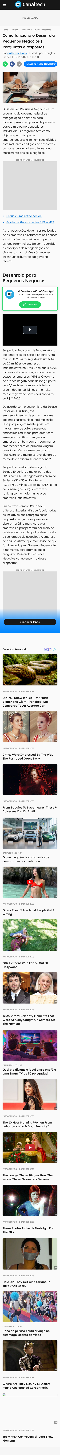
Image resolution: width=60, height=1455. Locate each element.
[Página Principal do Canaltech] (30, 6)
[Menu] (5, 5)
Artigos (15, 29)
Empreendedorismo (42, 29)
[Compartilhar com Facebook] (12, 64)
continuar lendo (30, 622)
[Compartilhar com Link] (19, 64)
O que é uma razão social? (24, 216)
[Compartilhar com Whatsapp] (5, 64)
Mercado (26, 29)
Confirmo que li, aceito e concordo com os (31, 71)
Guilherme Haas (17, 53)
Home (5, 29)
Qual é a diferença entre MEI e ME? (30, 222)
